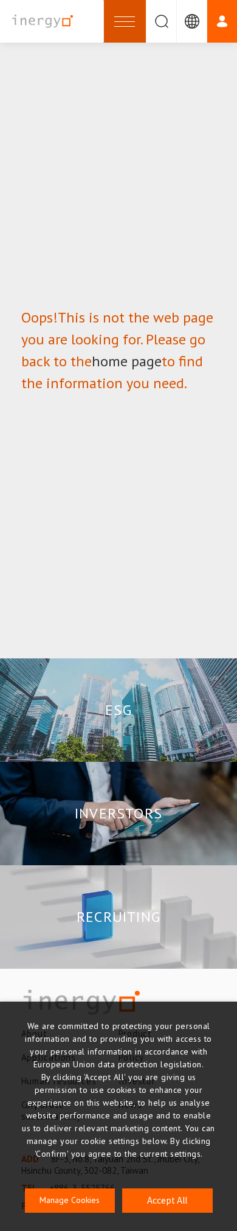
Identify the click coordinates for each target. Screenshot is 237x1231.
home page (127, 361)
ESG (118, 709)
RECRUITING (118, 916)
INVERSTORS (118, 813)
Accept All (167, 1200)
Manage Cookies (70, 1199)
